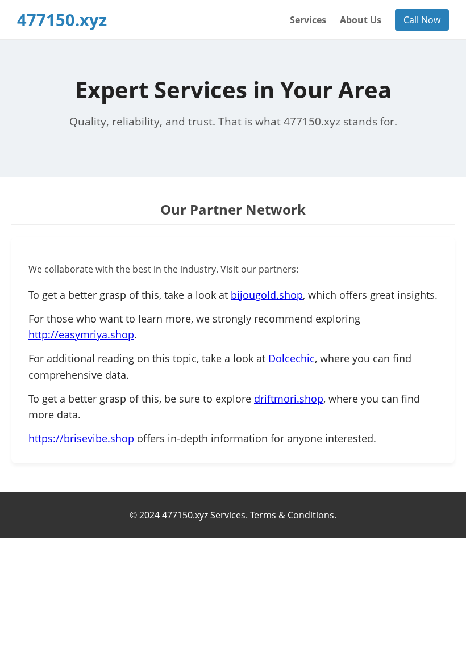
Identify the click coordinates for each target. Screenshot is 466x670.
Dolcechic (291, 358)
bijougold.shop (267, 295)
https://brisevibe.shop (81, 438)
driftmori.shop (288, 398)
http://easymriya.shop (81, 334)
